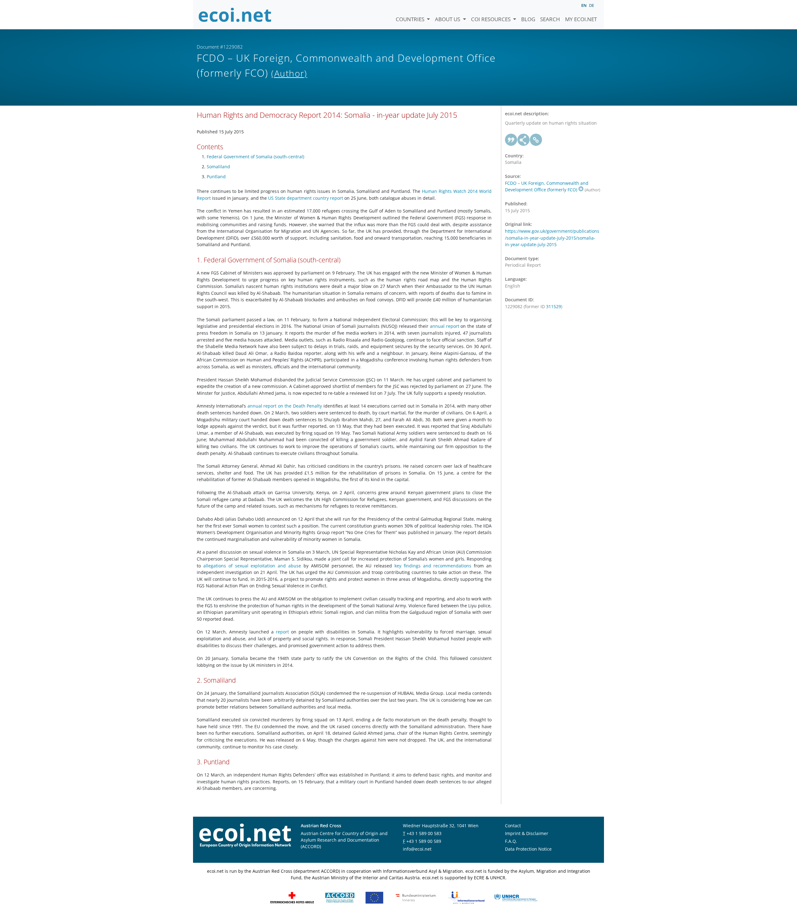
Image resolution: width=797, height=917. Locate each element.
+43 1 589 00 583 (424, 833)
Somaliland (218, 167)
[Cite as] (511, 140)
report (282, 632)
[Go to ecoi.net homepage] (235, 15)
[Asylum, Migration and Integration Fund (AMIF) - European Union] (374, 897)
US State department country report (305, 198)
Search (550, 19)
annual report (444, 326)
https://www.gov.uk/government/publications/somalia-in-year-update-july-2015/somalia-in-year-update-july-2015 (552, 237)
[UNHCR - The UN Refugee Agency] (515, 897)
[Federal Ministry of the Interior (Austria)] (415, 897)
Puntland (216, 176)
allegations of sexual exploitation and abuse (252, 566)
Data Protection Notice (528, 849)
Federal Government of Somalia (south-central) (255, 157)
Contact (513, 826)
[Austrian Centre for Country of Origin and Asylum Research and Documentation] (340, 897)
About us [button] (448, 19)
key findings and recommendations (433, 566)
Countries (411, 19)
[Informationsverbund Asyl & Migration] (466, 897)
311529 (553, 306)
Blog (528, 19)
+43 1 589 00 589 (423, 841)
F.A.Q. (511, 841)
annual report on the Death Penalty (285, 406)
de (591, 5)
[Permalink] (536, 140)
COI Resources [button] (491, 19)
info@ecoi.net (417, 849)
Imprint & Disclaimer (526, 833)
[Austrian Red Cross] (292, 897)
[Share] (523, 140)
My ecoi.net (581, 19)
